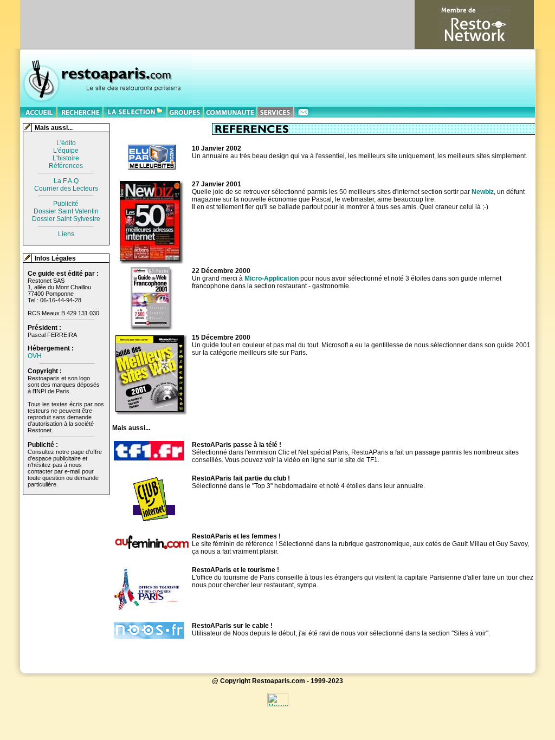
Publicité (66, 203)
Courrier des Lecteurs (66, 188)
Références (66, 166)
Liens (66, 234)
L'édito (66, 143)
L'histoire (66, 158)
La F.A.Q (66, 181)
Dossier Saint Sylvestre (66, 219)
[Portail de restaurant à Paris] (38, 110)
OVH (35, 356)
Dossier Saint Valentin (66, 211)
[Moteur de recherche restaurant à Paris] (80, 110)
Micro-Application (271, 278)
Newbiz (483, 192)
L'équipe (66, 150)
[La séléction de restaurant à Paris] (135, 110)
